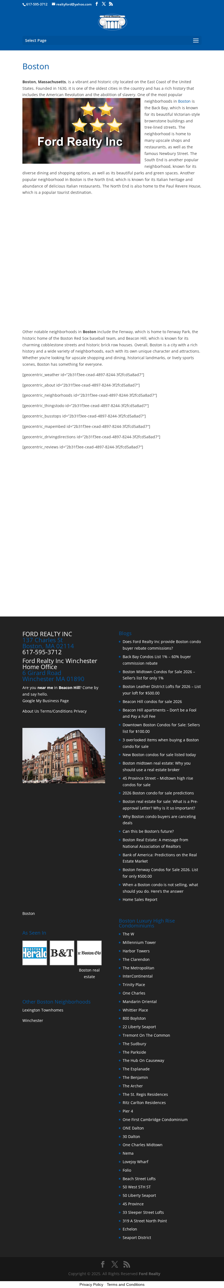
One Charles (134, 993)
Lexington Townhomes (43, 1010)
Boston (184, 101)
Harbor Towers (136, 950)
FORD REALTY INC (47, 634)
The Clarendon (136, 959)
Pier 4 (128, 1111)
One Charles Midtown (143, 1144)
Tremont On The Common (146, 1035)
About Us (30, 711)
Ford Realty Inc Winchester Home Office (59, 663)
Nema (128, 1153)
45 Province (133, 1203)
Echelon (130, 1229)
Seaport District (137, 1237)
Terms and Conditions (126, 1284)
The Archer (133, 1085)
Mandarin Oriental (140, 1001)
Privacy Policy (91, 1284)
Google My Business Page (45, 700)
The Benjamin (135, 1077)
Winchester (33, 1020)
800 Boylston (134, 1018)
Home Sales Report (140, 899)
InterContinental (138, 976)
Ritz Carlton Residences (144, 1102)
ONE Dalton (133, 1128)
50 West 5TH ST (137, 1186)
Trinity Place (134, 984)
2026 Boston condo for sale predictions (158, 793)
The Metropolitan (138, 967)
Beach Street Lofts (139, 1178)
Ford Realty (149, 1273)
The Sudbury (134, 1043)
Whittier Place (135, 1010)
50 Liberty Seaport (139, 1195)
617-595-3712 (37, 4)
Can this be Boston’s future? (148, 831)
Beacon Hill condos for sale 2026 (152, 701)
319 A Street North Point (145, 1220)
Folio (127, 1170)
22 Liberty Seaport (139, 1026)
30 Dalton (131, 1136)
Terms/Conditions (56, 711)
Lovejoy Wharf (135, 1161)
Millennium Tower (139, 942)
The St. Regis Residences (145, 1094)
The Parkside (134, 1052)
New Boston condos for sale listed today (159, 754)
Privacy (80, 711)
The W (129, 934)
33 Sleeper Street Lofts (143, 1212)
